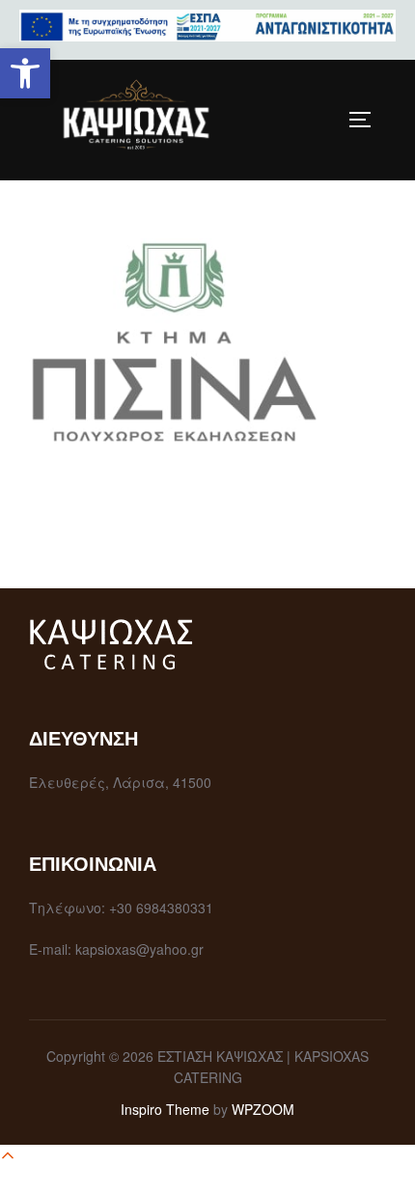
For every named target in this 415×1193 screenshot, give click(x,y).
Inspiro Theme (165, 1109)
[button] (25, 73)
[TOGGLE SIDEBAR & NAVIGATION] (366, 119)
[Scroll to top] (7, 1158)
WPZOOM (263, 1109)
